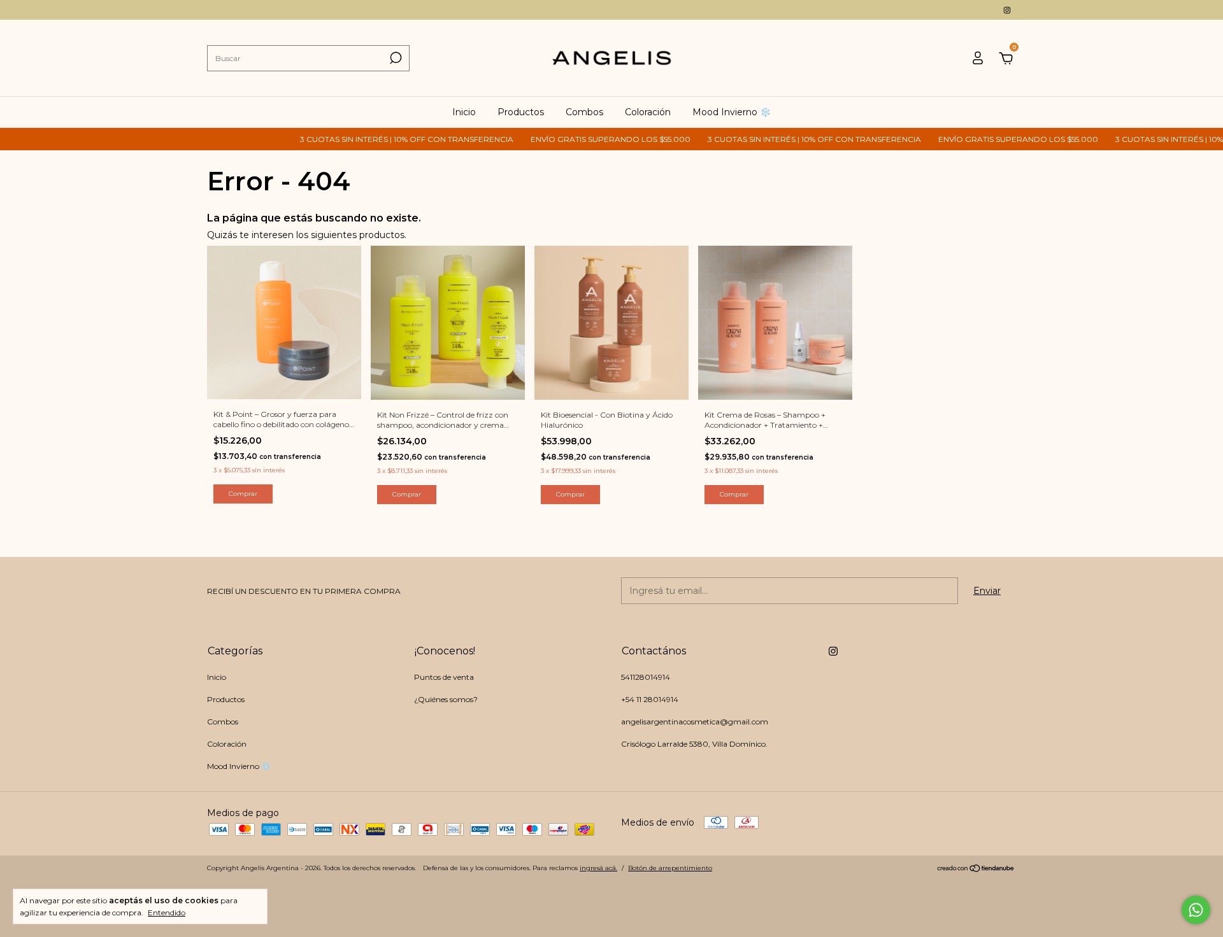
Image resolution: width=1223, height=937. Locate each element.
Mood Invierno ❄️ (731, 112)
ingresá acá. (598, 868)
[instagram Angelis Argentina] (1007, 10)
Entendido (166, 912)
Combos (584, 112)
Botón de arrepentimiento (670, 868)
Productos (520, 112)
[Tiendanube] (976, 869)
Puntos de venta (444, 677)
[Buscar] (394, 58)
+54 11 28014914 (649, 699)
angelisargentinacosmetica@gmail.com (694, 721)
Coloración (648, 112)
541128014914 (645, 677)
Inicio (464, 112)
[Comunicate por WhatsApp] (1196, 910)
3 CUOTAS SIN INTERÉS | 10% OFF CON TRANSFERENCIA (379, 139)
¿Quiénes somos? (446, 699)
